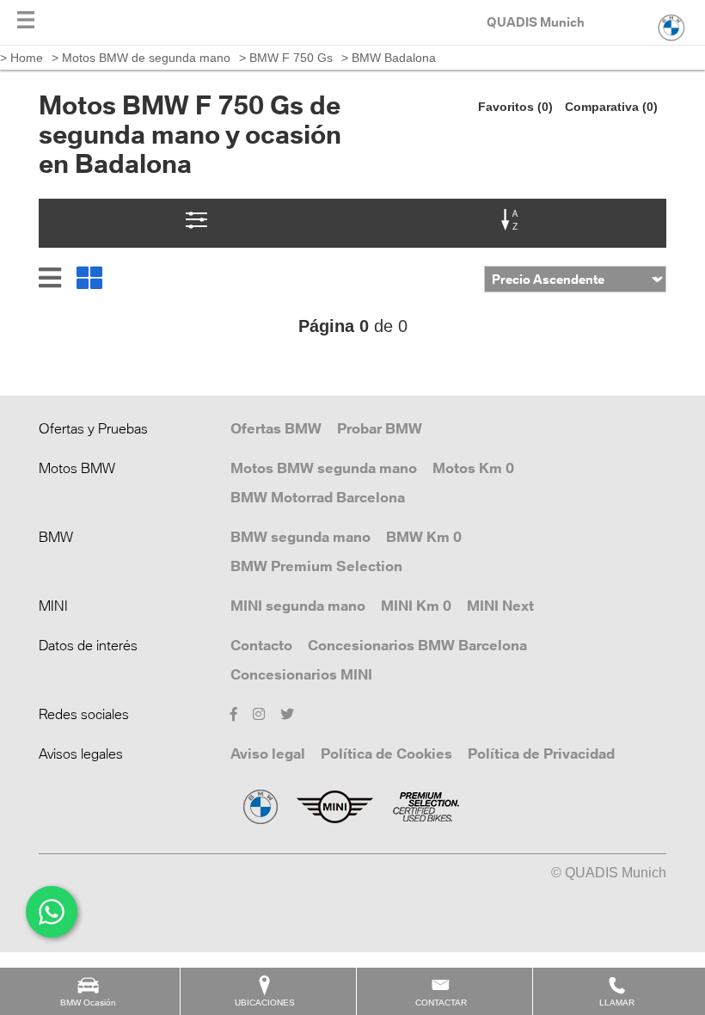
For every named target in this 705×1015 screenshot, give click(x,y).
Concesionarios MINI (301, 674)
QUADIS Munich (536, 22)
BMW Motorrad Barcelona (317, 497)
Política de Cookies (386, 753)
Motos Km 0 (473, 468)
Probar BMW (379, 428)
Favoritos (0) (515, 107)
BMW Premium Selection (316, 566)
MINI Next (500, 605)
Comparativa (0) (611, 107)
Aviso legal (267, 753)
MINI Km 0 (416, 605)
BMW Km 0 (424, 536)
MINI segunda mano (297, 605)
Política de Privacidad (541, 753)
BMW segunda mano (300, 536)
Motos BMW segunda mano (323, 468)
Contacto (261, 645)
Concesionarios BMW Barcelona (417, 645)
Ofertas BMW (276, 428)
